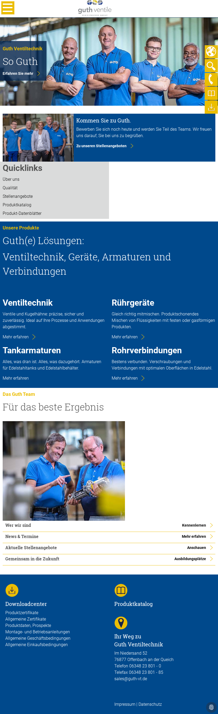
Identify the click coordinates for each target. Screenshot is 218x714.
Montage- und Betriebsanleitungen (37, 631)
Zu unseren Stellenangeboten (101, 146)
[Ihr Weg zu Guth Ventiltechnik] (121, 622)
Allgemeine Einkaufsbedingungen (36, 644)
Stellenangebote (18, 196)
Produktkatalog (17, 204)
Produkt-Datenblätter (22, 213)
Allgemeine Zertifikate (25, 619)
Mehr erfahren (16, 336)
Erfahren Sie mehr (18, 73)
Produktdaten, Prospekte (28, 625)
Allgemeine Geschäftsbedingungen (37, 638)
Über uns (11, 179)
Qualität (10, 187)
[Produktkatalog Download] (121, 590)
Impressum (124, 704)
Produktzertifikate (21, 612)
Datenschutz (149, 704)
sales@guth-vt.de (130, 678)
